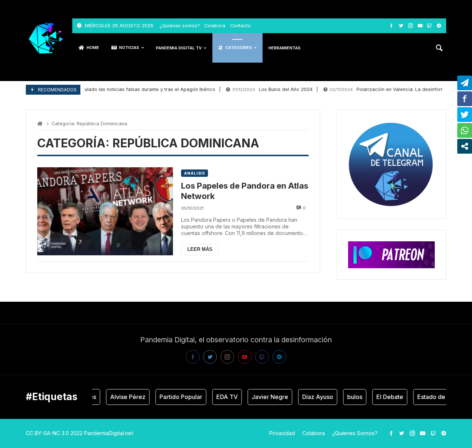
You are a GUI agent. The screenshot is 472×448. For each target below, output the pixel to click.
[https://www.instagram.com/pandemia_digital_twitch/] (410, 25)
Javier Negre (265, 396)
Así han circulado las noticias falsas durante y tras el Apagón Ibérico (117, 89)
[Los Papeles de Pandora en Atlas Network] (105, 211)
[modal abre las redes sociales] (464, 146)
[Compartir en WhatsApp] (464, 130)
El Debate (385, 396)
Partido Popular (176, 396)
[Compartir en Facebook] (464, 98)
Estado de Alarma (437, 396)
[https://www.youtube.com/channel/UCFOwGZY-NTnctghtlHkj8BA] (420, 25)
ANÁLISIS (194, 173)
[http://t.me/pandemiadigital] (439, 25)
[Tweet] (464, 114)
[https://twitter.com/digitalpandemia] (401, 25)
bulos (350, 396)
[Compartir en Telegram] (464, 83)
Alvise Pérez (123, 396)
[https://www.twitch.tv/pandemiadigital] (429, 25)
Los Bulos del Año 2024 (268, 89)
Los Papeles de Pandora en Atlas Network (244, 191)
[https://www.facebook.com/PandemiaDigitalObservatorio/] (391, 25)
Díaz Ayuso (313, 396)
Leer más (199, 249)
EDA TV (222, 396)
